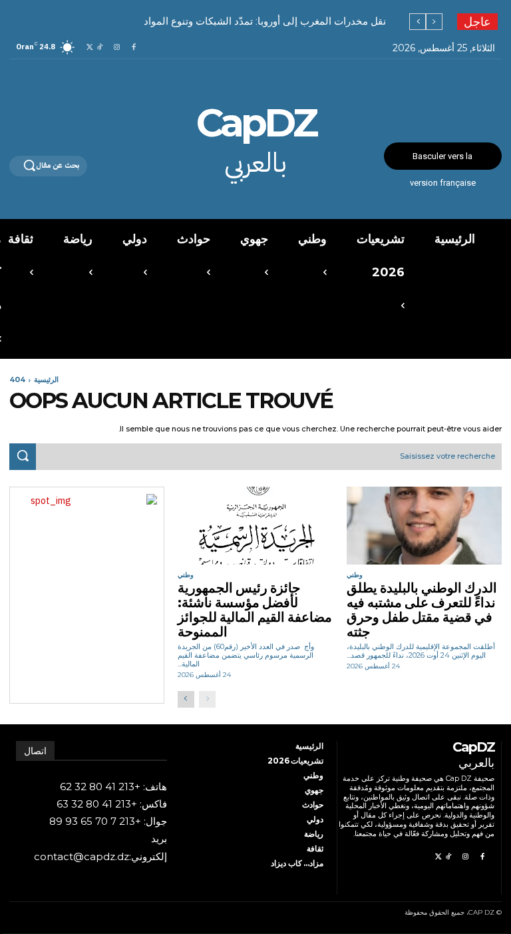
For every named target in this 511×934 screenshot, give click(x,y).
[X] (89, 48)
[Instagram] (117, 48)
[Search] (22, 456)
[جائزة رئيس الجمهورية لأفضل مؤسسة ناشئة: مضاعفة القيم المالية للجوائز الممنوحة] (255, 526)
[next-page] (186, 699)
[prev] (434, 21)
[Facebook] (133, 48)
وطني (355, 575)
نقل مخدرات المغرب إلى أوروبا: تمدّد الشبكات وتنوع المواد (265, 21)
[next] (417, 21)
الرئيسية (46, 379)
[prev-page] (207, 699)
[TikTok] (99, 48)
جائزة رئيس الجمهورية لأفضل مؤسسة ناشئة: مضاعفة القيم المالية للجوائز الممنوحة (255, 610)
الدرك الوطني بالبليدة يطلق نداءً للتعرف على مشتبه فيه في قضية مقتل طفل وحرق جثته (422, 610)
